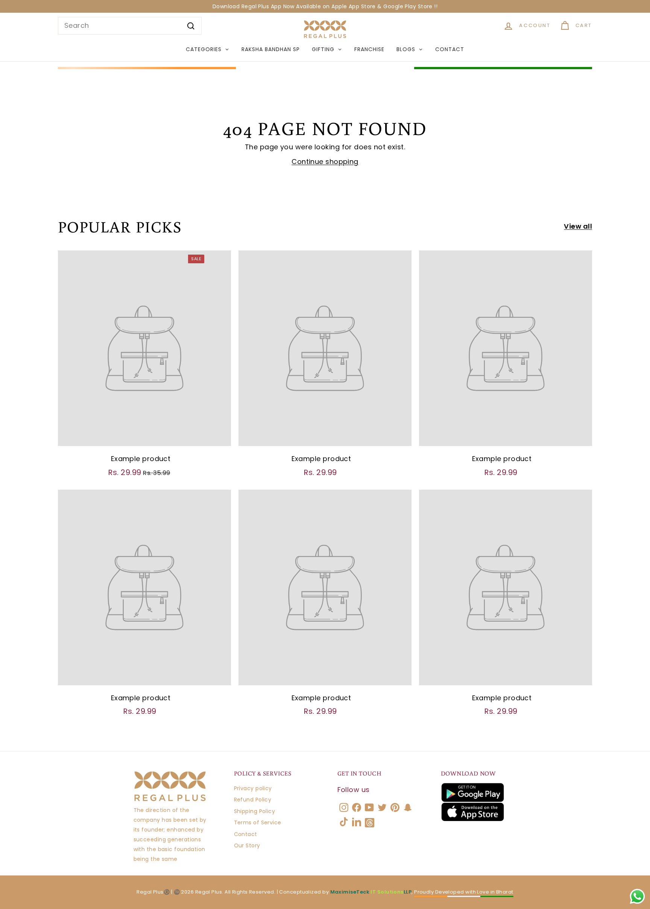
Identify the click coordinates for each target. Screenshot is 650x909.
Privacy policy (253, 788)
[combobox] (130, 26)
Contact (245, 834)
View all (578, 226)
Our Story (247, 845)
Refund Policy (253, 799)
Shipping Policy (254, 811)
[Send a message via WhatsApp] (637, 896)
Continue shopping (325, 161)
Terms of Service (257, 822)
